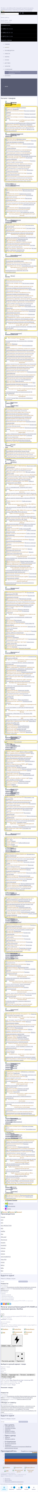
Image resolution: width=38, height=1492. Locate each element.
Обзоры (7, 56)
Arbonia (3, 1248)
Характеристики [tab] (14, 1374)
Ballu (2, 1268)
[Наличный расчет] (29, 1333)
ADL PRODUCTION (6, 1225)
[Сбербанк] (6, 1329)
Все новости (4, 1285)
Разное (14, 1200)
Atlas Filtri (3, 1259)
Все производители (6, 1273)
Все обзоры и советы (7, 1404)
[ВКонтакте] (2, 1304)
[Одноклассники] (4, 1304)
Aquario (3, 1242)
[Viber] (6, 1304)
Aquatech (3, 1245)
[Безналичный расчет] (18, 1333)
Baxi (2, 1271)
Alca (2, 1234)
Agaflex (3, 1231)
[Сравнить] (1, 1315)
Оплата (7, 60)
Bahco (2, 1265)
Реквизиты (12, 73)
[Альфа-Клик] (18, 1329)
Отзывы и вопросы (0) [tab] (8, 1377)
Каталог (7, 47)
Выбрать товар (6, 1345)
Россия (3, 1217)
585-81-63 (7, 32)
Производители (9, 50)
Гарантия (7, 66)
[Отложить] (3, 1315)
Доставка (7, 63)
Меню (6, 86)
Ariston (3, 1254)
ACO (2, 1220)
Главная (7, 44)
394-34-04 (7, 29)
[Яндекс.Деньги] (29, 1329)
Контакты (7, 75)
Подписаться (23, 1281)
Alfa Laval (3, 1237)
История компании (14, 71)
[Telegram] (10, 1304)
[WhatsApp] (8, 1304)
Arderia (3, 1251)
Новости (7, 53)
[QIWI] (6, 1332)
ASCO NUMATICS (6, 1257)
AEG (2, 1228)
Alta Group (4, 1240)
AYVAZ (2, 1262)
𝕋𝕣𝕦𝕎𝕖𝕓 (34, 1452)
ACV (2, 1223)
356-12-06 (7, 36)
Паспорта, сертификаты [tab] (27, 1374)
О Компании (8, 69)
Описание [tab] (4, 1374)
